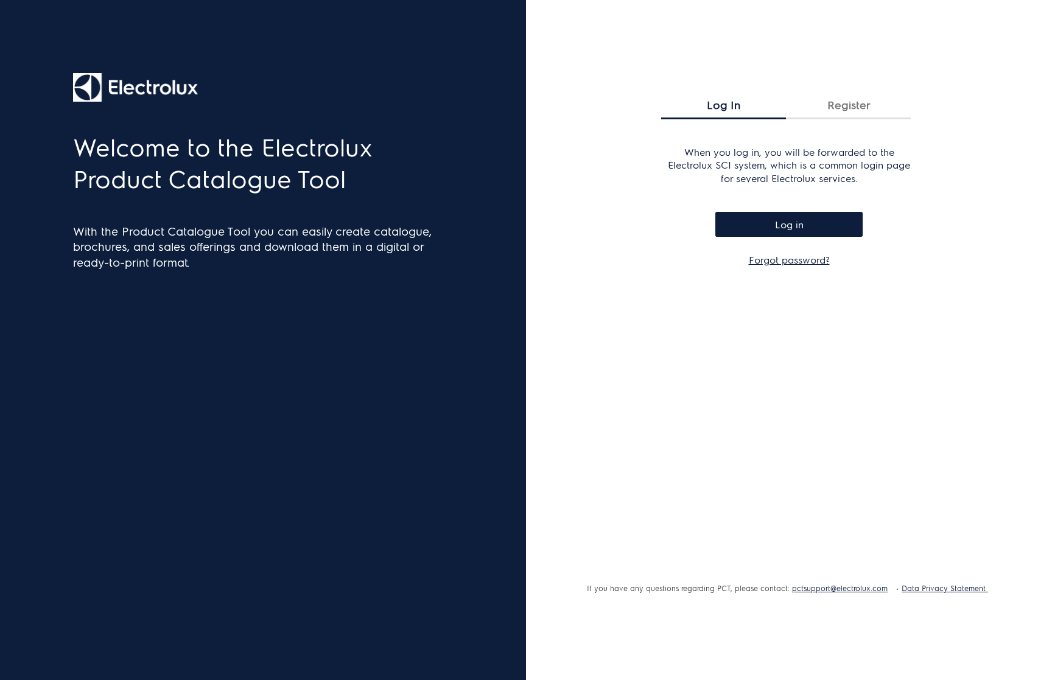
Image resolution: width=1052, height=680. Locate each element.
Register (848, 104)
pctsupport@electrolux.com (840, 588)
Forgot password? (789, 259)
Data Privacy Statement (945, 588)
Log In (723, 104)
